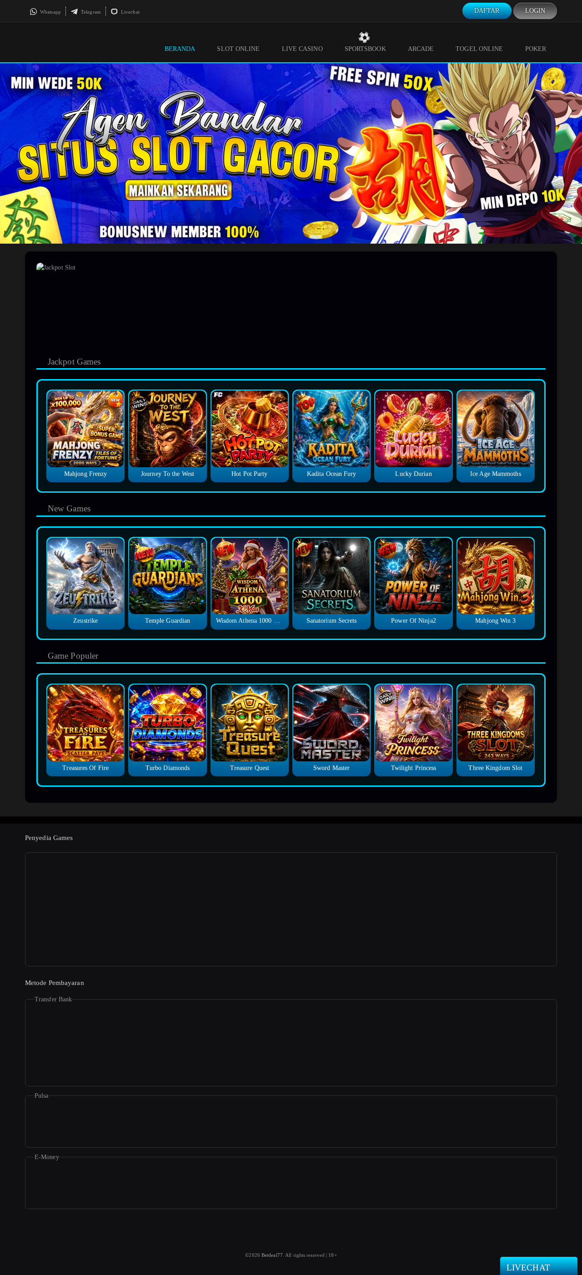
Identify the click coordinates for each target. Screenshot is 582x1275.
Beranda (180, 48)
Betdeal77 (272, 1255)
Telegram (90, 12)
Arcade (421, 48)
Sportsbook (365, 48)
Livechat (130, 12)
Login (535, 10)
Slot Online (238, 48)
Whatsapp (50, 12)
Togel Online (479, 48)
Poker (536, 48)
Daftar (487, 10)
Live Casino (302, 48)
